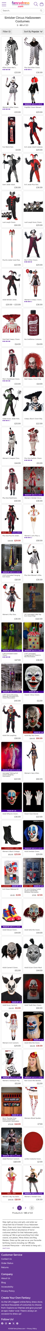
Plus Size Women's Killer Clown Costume (33, 575)
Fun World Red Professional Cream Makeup (9, 147)
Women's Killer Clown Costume (10, 107)
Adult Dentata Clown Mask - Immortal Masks (32, 851)
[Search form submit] (41, 10)
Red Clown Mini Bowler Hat (32, 1080)
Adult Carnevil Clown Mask (10, 967)
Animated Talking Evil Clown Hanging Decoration (10, 774)
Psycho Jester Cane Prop (11, 260)
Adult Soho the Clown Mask (32, 930)
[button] (41, 4)
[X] (13, 1323)
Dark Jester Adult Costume (8, 184)
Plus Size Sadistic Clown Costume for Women (33, 458)
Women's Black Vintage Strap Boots (11, 851)
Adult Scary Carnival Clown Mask (9, 1005)
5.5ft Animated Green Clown (10, 654)
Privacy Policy (8, 1291)
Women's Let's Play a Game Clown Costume (32, 535)
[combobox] (20, 10)
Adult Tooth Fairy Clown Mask (32, 1005)
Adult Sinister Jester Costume (9, 299)
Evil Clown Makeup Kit (10, 889)
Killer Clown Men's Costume (9, 67)
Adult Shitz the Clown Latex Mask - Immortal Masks (32, 1043)
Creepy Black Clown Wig (33, 418)
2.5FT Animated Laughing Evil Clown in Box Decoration (32, 655)
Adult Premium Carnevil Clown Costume (10, 1159)
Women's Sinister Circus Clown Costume (32, 498)
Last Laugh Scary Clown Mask (33, 222)
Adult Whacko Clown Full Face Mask (10, 814)
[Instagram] (6, 1323)
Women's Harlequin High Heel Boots (11, 1080)
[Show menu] (4, 4)
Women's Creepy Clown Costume (32, 299)
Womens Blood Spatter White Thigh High (32, 1118)
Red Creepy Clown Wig (32, 379)
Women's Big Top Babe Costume (10, 1196)
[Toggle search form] (35, 4)
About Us (5, 1278)
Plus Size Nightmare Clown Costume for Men (10, 498)
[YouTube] (10, 1323)
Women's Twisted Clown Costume (33, 1196)
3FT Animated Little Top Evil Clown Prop (32, 615)
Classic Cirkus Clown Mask (31, 695)
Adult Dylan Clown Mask (33, 967)
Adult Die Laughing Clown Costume (9, 735)
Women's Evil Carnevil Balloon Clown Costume (11, 1043)
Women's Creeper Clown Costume (11, 458)
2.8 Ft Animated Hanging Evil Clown (11, 576)
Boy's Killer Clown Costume (30, 260)
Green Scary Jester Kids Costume (10, 418)
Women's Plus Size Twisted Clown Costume (11, 614)
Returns (5, 1267)
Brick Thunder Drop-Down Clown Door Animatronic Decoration (10, 1119)
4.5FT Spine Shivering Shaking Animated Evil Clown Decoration (10, 696)
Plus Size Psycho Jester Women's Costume (10, 535)
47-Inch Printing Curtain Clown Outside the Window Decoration (32, 890)
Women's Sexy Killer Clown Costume (31, 773)
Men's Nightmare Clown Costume (10, 379)
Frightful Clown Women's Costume (33, 107)
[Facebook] (2, 1323)
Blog (3, 1282)
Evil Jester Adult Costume (33, 147)
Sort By (31, 31)
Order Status (7, 1263)
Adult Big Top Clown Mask (31, 735)
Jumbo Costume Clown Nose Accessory (32, 1159)
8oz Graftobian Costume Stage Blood (32, 339)
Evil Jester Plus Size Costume (31, 184)
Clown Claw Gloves (31, 814)
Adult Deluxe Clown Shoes (9, 930)
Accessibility (7, 1287)
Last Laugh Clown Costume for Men (8, 222)
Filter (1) (6, 31)
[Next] (31, 1208)
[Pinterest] (17, 1323)
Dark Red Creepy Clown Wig (11, 339)
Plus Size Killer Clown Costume (32, 67)
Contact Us (6, 1259)
